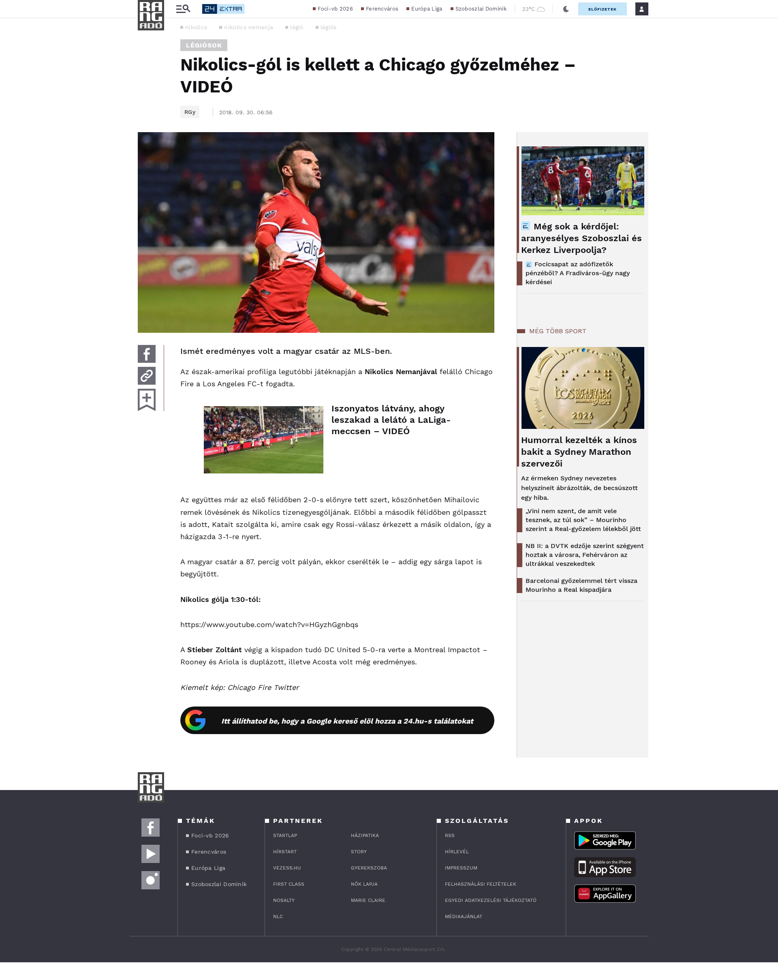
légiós (329, 27)
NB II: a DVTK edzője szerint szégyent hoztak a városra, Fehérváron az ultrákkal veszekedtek (585, 554)
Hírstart (285, 851)
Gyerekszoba (369, 868)
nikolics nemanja (248, 27)
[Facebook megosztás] (147, 354)
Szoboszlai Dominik (481, 9)
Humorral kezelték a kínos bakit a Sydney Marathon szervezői (579, 452)
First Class (288, 884)
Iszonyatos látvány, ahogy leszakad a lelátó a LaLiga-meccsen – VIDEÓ (391, 419)
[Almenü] (183, 9)
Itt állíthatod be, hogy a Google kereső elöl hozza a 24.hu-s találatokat (347, 721)
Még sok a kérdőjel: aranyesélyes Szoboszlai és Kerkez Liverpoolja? (581, 238)
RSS (450, 835)
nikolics (196, 27)
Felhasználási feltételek (480, 884)
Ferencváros (382, 9)
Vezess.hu (287, 868)
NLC (278, 916)
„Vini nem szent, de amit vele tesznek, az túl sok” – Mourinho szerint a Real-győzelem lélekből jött (583, 520)
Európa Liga (426, 9)
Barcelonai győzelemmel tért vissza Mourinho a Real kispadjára (581, 585)
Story (359, 851)
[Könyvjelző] (147, 400)
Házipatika (365, 835)
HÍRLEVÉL (457, 851)
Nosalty (284, 900)
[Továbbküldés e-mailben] (147, 376)
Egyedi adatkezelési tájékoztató (490, 900)
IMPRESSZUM (461, 868)
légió (297, 27)
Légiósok (204, 45)
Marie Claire (368, 900)
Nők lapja (364, 884)
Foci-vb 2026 (335, 9)
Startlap (285, 835)
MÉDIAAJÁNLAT (463, 916)
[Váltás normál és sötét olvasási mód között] (566, 9)
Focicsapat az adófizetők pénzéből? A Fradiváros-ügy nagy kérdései (578, 273)
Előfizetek (602, 9)
